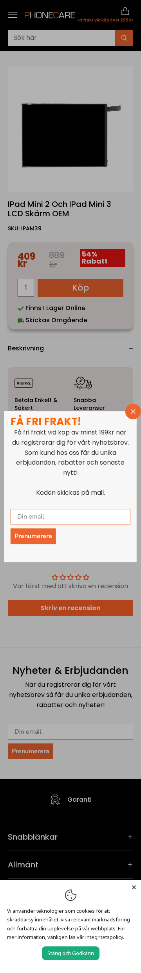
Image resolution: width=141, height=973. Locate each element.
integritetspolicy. (104, 937)
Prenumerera (33, 536)
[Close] (134, 887)
